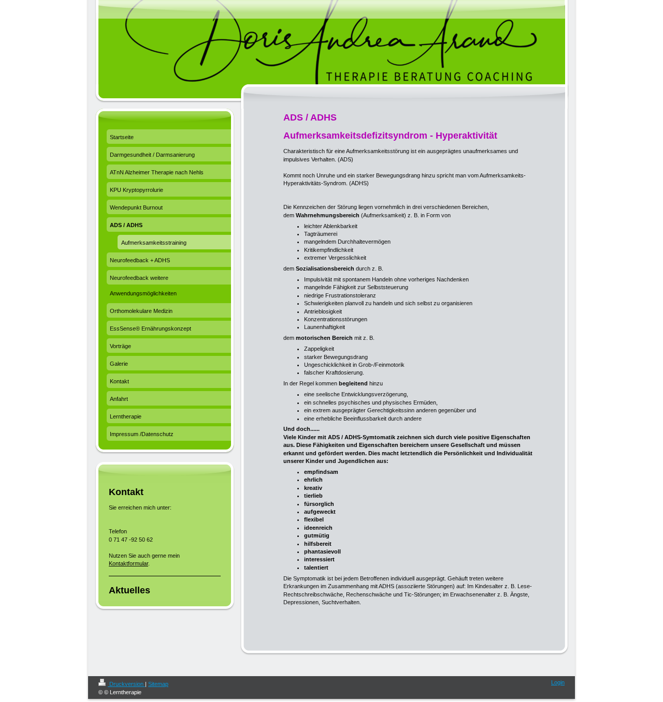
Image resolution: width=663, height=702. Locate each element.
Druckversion (126, 684)
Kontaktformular (128, 563)
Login (558, 682)
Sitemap (158, 684)
